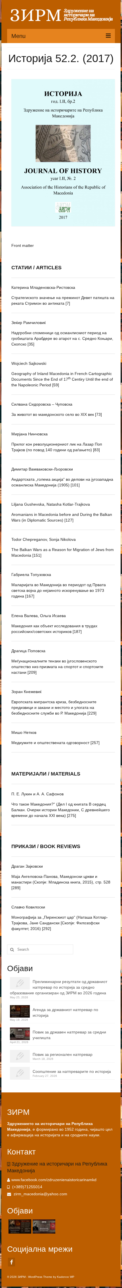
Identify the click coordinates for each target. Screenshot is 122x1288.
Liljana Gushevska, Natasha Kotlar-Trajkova (50, 504)
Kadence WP (65, 1276)
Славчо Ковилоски (28, 907)
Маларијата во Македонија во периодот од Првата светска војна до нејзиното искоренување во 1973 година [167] (58, 590)
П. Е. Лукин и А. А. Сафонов (37, 794)
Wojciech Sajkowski (28, 363)
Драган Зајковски (27, 866)
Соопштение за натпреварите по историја (72, 1071)
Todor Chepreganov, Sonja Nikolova (43, 539)
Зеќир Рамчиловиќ (28, 322)
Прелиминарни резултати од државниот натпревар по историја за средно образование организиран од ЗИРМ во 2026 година (58, 987)
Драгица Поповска (28, 651)
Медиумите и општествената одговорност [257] (55, 742)
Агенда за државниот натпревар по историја (65, 1012)
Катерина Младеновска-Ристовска (43, 287)
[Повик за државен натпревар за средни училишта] (43, 1226)
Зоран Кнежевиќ (26, 691)
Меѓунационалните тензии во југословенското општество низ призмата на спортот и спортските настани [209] (57, 667)
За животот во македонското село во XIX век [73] (56, 414)
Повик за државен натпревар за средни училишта (69, 1035)
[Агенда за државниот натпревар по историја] (19, 1226)
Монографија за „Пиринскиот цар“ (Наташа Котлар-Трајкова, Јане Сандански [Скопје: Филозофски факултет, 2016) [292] (59, 923)
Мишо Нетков (23, 732)
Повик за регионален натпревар (62, 1054)
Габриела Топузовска (31, 574)
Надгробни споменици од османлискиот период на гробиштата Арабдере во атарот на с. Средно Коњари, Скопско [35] (62, 338)
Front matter (22, 245)
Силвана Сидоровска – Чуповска (41, 404)
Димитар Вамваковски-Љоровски (42, 469)
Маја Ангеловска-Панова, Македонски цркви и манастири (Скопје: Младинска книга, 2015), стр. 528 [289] (60, 882)
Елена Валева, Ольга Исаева (38, 615)
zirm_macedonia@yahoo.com (39, 1194)
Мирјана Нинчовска (29, 434)
